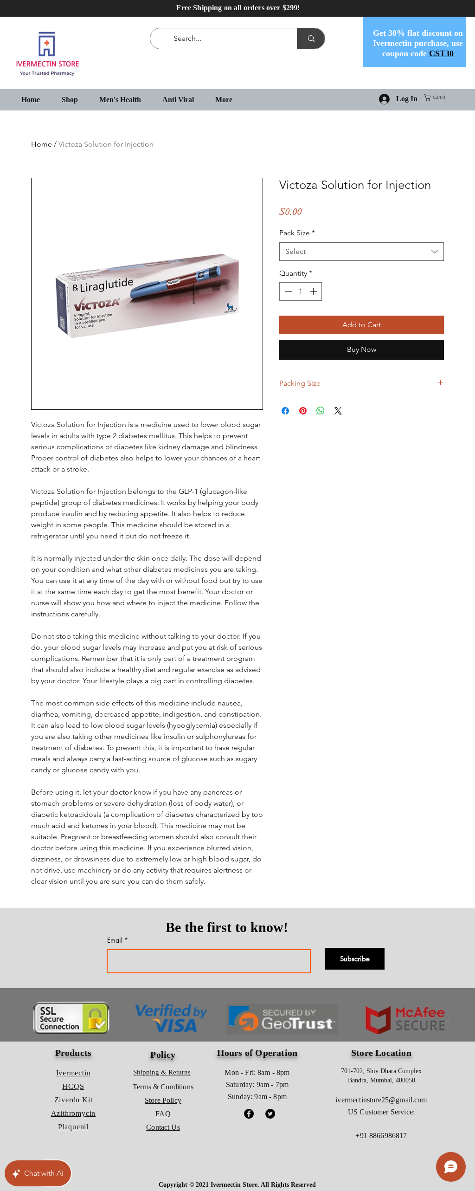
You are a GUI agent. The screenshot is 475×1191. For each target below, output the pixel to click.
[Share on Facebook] (285, 410)
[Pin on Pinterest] (302, 410)
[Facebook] (249, 1114)
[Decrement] (287, 291)
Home (41, 144)
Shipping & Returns (162, 1072)
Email (114, 940)
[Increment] (314, 291)
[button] (436, 97)
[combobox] (361, 251)
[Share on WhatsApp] (320, 410)
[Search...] (311, 38)
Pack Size (297, 232)
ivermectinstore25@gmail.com (381, 1100)
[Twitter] (270, 1114)
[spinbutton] (301, 291)
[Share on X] (338, 410)
